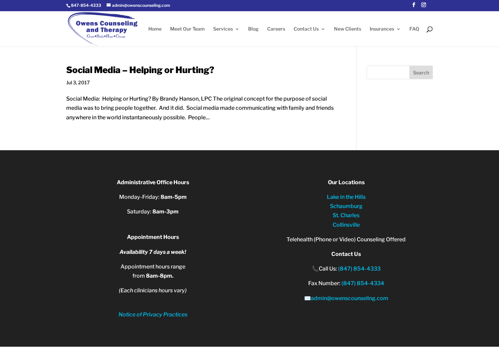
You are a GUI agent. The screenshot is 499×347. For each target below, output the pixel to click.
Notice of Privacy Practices (152, 314)
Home (155, 29)
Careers (276, 29)
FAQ (414, 29)
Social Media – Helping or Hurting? (140, 70)
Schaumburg (346, 206)
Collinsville (346, 225)
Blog (253, 29)
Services (223, 29)
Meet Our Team (187, 29)
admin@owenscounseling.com (349, 298)
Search (421, 72)
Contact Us (306, 29)
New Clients (347, 29)
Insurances (382, 29)
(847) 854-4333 (359, 268)
